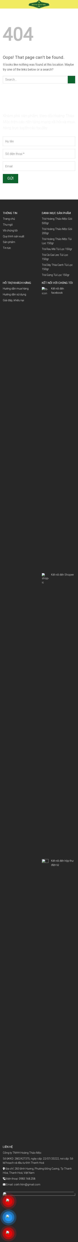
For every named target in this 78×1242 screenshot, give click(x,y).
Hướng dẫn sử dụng (14, 294)
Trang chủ (9, 218)
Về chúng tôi (10, 230)
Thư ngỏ (8, 224)
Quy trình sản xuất (13, 236)
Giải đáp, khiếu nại (13, 300)
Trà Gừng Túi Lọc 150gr (55, 274)
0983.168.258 (27, 1178)
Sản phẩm (9, 242)
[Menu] (6, 5)
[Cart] (73, 4)
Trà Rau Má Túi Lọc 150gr (57, 249)
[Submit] (71, 79)
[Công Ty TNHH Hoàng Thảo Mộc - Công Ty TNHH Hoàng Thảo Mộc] (39, 4)
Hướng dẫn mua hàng (16, 288)
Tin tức (7, 247)
